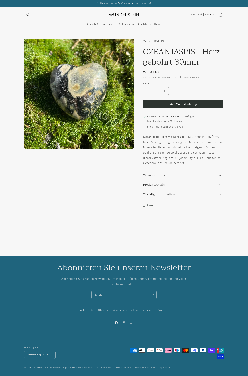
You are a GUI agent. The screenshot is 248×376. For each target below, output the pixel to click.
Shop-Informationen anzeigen (165, 126)
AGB (118, 367)
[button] (28, 15)
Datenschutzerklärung (83, 367)
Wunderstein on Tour (125, 310)
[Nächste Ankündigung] (223, 3)
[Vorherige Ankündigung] (25, 3)
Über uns (103, 310)
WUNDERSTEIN (40, 368)
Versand (162, 77)
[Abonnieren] (152, 295)
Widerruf (163, 310)
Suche (82, 310)
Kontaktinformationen (145, 367)
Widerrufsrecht (104, 367)
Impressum (148, 310)
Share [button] (150, 205)
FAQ (92, 310)
